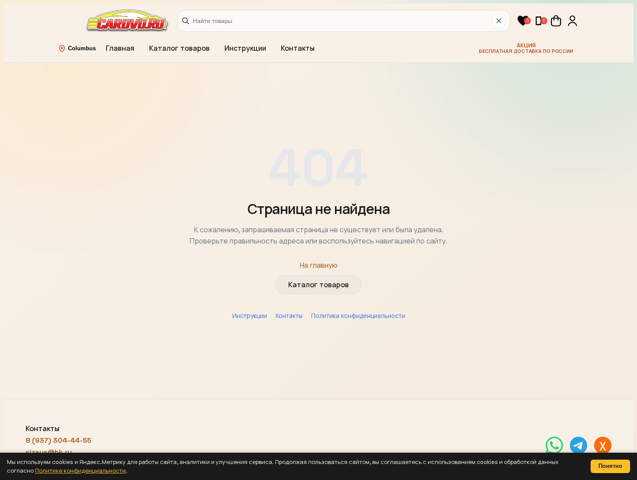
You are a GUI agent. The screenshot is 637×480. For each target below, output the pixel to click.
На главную (319, 265)
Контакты (298, 48)
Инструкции (245, 48)
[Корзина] (556, 21)
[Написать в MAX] (602, 445)
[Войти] (572, 21)
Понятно (610, 466)
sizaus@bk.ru (49, 452)
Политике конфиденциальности (80, 470)
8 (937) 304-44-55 (58, 440)
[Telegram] (578, 445)
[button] (523, 21)
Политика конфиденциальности (358, 316)
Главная (120, 48)
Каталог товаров (179, 48)
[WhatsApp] (554, 445)
